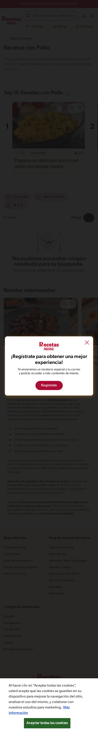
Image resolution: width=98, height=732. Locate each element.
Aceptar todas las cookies (47, 723)
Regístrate (49, 385)
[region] (49, 705)
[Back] (87, 343)
